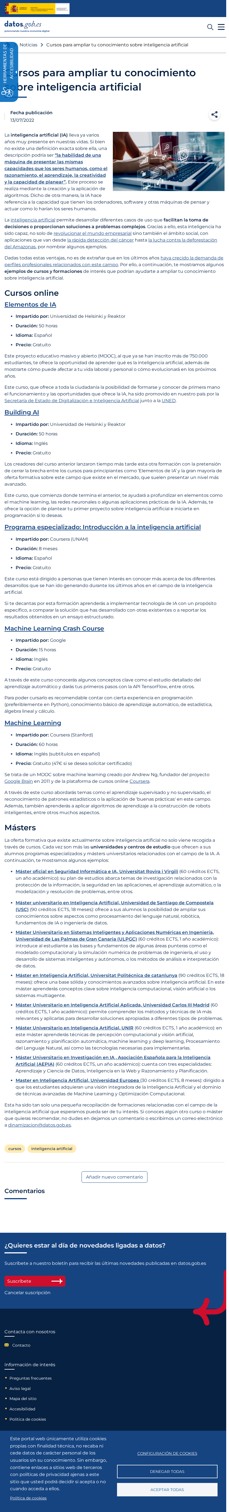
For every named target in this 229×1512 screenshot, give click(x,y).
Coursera (139, 781)
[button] (214, 114)
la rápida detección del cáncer (100, 240)
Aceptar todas (167, 1489)
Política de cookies (27, 1419)
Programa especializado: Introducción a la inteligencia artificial (102, 527)
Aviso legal (20, 1388)
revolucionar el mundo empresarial (93, 233)
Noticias (28, 44)
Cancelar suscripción (27, 1292)
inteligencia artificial (33, 220)
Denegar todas (167, 1471)
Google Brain (18, 781)
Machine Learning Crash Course (54, 628)
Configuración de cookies (167, 1453)
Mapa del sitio (23, 1398)
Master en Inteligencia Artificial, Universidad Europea (78, 1080)
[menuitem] (29, 1345)
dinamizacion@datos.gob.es (39, 1125)
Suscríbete (19, 1281)
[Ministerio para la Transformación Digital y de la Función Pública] (37, 8)
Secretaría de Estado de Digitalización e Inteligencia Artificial (71, 400)
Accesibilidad (22, 1408)
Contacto (21, 1345)
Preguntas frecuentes (30, 1378)
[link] (27, 31)
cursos (14, 1148)
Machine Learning (32, 723)
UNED (169, 400)
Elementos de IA (30, 304)
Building (21, 412)
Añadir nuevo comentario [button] (114, 1177)
